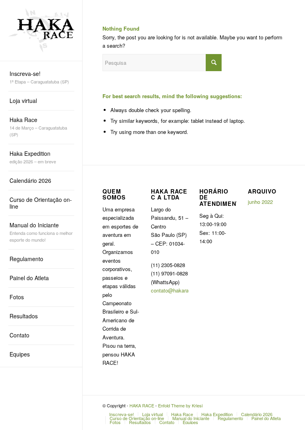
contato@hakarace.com (178, 290)
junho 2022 (260, 201)
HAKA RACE (141, 405)
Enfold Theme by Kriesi (180, 405)
